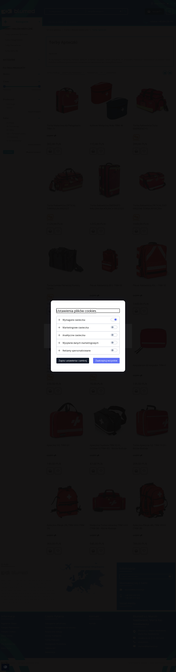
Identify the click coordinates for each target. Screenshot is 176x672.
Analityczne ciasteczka (74, 335)
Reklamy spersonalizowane (77, 350)
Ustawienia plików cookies (76, 311)
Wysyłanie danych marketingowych (80, 342)
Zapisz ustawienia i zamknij (73, 360)
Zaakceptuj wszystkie (106, 360)
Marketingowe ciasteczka (76, 327)
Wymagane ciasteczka (74, 319)
